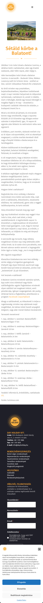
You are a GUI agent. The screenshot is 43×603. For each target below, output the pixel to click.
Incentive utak (12, 464)
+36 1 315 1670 (16, 443)
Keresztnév (13, 510)
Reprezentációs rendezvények (18, 457)
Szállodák (10, 473)
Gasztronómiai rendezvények (18, 459)
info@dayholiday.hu (20, 445)
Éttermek (10, 475)
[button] (39, 549)
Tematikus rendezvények (16, 461)
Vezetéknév (13, 500)
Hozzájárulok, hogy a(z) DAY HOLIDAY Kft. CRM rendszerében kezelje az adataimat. (21, 537)
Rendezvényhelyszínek (15, 478)
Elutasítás (21, 589)
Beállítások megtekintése (21, 595)
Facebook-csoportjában (19, 297)
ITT (2, 395)
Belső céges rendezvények (17, 454)
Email (10, 521)
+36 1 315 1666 (19, 440)
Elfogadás (21, 582)
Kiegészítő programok (15, 466)
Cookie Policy (21, 600)
